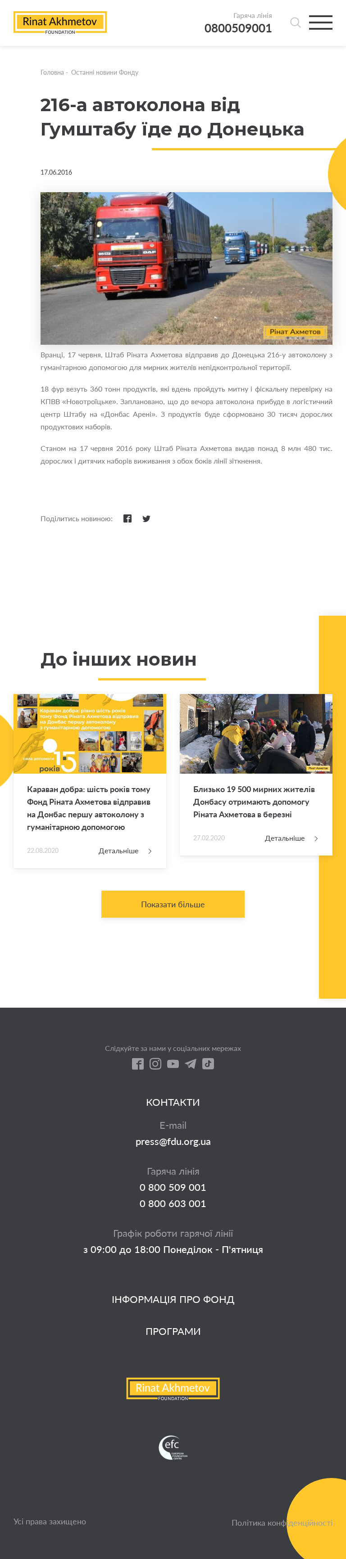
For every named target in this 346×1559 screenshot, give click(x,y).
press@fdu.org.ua (173, 1141)
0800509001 (238, 28)
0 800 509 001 (173, 1187)
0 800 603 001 (173, 1203)
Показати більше (173, 904)
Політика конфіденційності (282, 1522)
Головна (52, 72)
